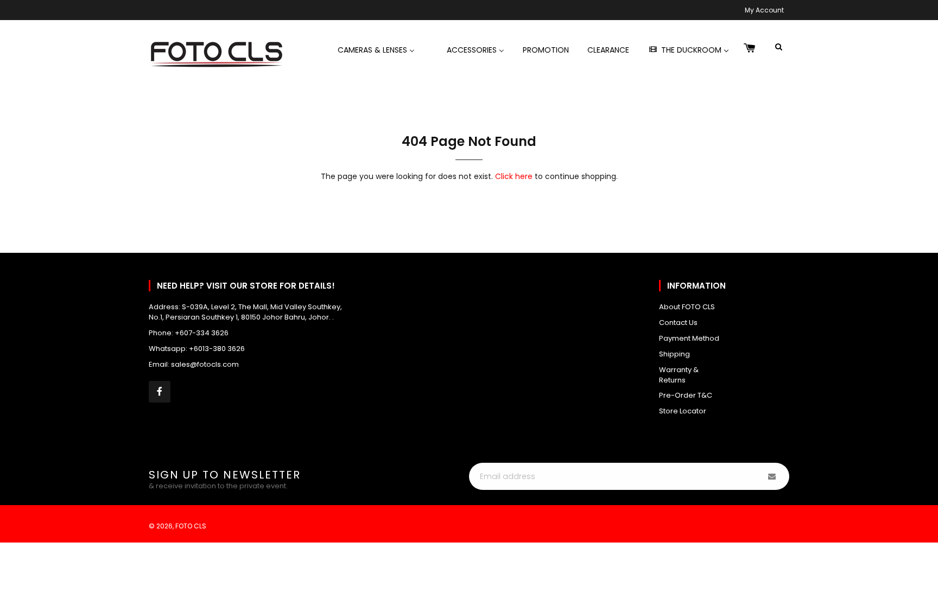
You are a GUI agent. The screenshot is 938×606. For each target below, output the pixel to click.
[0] (750, 49)
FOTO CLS (190, 526)
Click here (514, 176)
